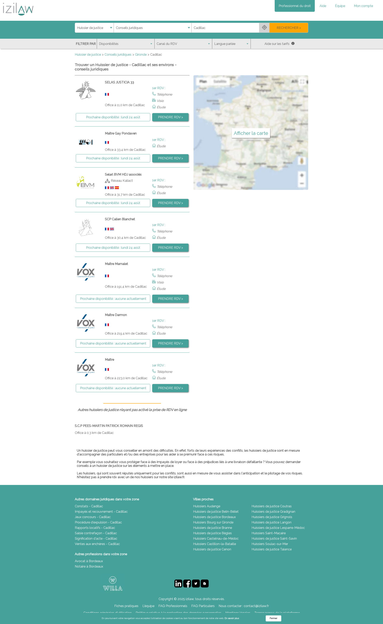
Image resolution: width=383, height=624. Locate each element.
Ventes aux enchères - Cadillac (97, 544)
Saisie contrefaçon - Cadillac (96, 533)
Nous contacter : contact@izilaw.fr (244, 606)
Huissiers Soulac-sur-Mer (270, 544)
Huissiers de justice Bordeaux (214, 517)
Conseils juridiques (118, 54)
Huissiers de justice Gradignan (273, 511)
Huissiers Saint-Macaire (269, 533)
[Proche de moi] (264, 28)
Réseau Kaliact (122, 181)
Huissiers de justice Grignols (272, 517)
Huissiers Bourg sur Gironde (213, 522)
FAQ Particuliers (203, 606)
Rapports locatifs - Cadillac (95, 528)
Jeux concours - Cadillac (93, 517)
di (76, 28)
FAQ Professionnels (172, 606)
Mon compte (363, 6)
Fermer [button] (273, 618)
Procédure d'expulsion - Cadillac (98, 522)
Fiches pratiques (126, 606)
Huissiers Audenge (206, 506)
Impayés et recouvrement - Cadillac (101, 511)
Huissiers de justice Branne (212, 528)
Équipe (340, 6)
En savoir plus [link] (232, 618)
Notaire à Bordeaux (89, 566)
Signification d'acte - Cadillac (96, 538)
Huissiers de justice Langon (271, 522)
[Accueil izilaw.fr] (18, 17)
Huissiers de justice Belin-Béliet (216, 511)
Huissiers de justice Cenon (212, 549)
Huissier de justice (88, 54)
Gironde (141, 54)
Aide (323, 6)
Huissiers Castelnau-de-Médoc (216, 538)
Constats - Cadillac (89, 506)
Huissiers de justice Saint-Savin (274, 538)
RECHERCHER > (289, 28)
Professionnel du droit (295, 6)
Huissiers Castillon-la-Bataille (214, 544)
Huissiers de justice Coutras (272, 506)
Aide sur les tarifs (277, 44)
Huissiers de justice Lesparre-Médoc (278, 528)
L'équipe (148, 606)
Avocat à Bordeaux (89, 561)
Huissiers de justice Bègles (212, 533)
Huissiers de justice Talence (272, 549)
